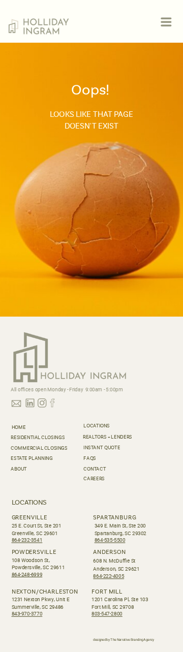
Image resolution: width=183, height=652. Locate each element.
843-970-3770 (27, 614)
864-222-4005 (108, 576)
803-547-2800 (107, 614)
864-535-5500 (110, 540)
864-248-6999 (27, 574)
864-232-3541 (27, 540)
